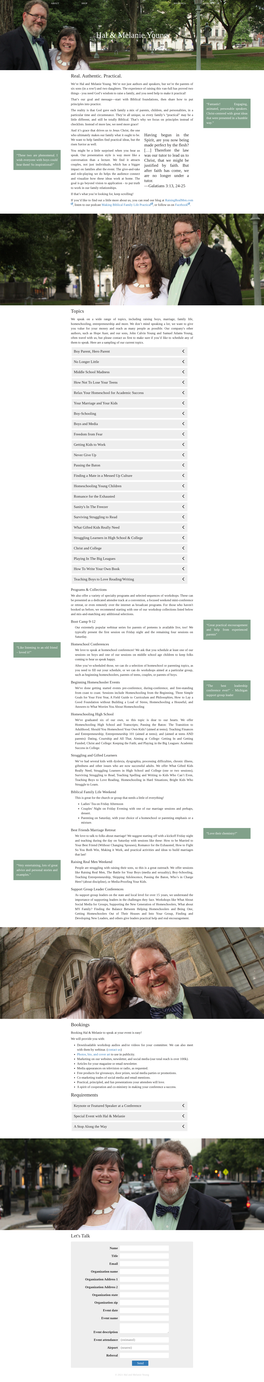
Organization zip (106, 1302)
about (55, 3)
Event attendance (106, 1340)
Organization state (105, 1295)
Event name (109, 1318)
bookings (180, 3)
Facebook (181, 205)
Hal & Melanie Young (132, 35)
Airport (112, 1347)
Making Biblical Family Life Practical (126, 205)
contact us (114, 1049)
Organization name (104, 1271)
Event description (106, 1332)
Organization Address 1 (101, 1279)
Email (113, 1264)
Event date (110, 1310)
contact (209, 3)
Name (114, 1248)
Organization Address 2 (101, 1287)
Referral (112, 1355)
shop (84, 3)
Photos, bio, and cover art (93, 1054)
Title (114, 1256)
